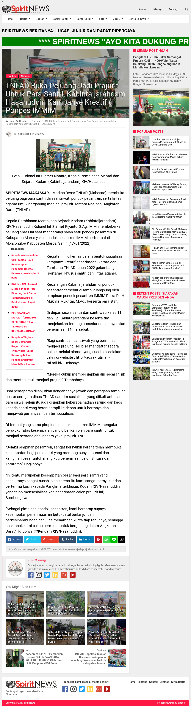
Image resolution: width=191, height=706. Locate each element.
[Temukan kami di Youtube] (73, 575)
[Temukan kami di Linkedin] (55, 575)
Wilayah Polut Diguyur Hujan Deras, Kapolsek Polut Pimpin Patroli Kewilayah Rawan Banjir (65, 637)
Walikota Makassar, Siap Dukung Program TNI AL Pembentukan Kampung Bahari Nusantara (21, 609)
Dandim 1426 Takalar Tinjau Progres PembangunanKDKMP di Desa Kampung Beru (169, 142)
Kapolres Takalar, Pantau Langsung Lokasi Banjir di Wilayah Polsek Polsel (63, 610)
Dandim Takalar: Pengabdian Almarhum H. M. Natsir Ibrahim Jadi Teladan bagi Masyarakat (167, 326)
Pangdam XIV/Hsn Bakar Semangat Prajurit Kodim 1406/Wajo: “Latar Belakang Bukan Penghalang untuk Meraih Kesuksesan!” (24, 351)
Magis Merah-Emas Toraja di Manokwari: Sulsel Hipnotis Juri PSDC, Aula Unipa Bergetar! (168, 265)
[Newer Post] (11, 651)
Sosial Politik (60, 18)
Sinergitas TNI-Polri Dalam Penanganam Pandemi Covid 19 (106, 610)
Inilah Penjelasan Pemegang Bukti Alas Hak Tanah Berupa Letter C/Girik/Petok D (169, 202)
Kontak (142, 9)
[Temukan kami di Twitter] (47, 575)
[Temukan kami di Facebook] (31, 575)
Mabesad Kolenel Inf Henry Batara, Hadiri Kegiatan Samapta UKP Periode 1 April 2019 (169, 187)
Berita (23, 18)
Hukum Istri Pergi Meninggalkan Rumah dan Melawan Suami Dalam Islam (169, 251)
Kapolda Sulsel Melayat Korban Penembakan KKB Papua (168, 170)
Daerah (40, 18)
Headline (11, 76)
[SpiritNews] (30, 9)
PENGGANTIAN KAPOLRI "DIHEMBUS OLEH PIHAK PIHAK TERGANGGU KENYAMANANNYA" (24, 322)
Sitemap (157, 9)
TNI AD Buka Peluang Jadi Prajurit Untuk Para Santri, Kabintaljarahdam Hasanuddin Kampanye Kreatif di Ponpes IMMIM (66, 98)
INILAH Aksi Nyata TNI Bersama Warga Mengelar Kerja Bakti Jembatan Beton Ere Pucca (168, 372)
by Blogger (180, 703)
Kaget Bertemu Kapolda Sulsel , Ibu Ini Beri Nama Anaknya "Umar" (169, 215)
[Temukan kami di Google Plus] (64, 574)
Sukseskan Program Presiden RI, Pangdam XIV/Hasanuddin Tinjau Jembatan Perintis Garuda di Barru (169, 341)
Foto (101, 18)
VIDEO (116, 18)
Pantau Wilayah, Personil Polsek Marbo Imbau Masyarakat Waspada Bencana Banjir (22, 637)
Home (9, 18)
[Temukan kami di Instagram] (39, 575)
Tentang (173, 9)
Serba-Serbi (84, 18)
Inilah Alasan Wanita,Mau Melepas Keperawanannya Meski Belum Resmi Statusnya (169, 157)
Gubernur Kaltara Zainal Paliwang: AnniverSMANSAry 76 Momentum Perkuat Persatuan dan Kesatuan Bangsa (169, 358)
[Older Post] (120, 651)
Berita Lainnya (137, 18)
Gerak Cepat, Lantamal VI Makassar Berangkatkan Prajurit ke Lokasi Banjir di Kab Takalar (104, 637)
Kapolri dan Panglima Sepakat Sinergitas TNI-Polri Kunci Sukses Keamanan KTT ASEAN (168, 280)
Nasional (25, 76)
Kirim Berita (178, 681)
